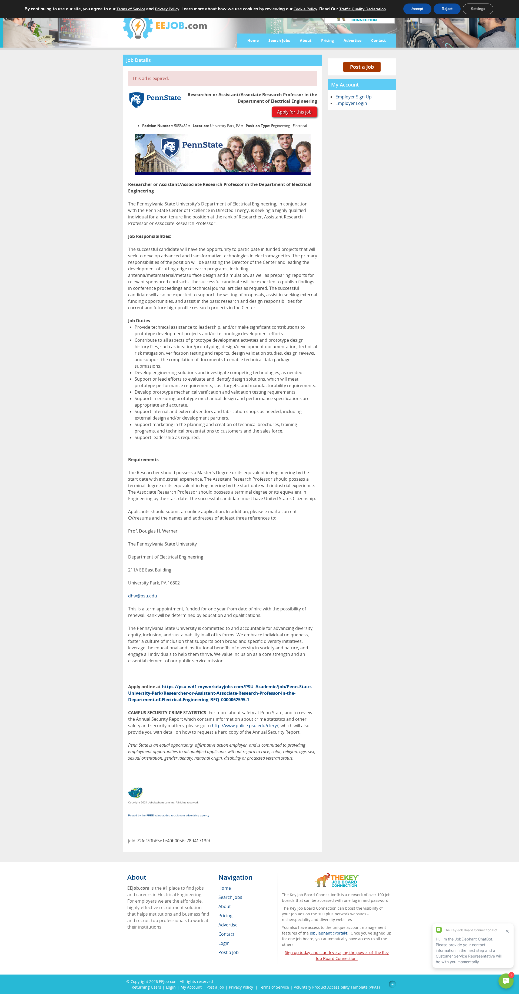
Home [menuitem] (224, 888)
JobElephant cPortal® (329, 933)
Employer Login (351, 103)
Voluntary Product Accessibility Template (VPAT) (337, 987)
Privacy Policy (241, 987)
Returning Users (146, 987)
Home (253, 40)
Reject (447, 8)
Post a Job (362, 67)
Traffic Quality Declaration (362, 9)
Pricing (327, 40)
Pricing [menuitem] (225, 916)
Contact (378, 40)
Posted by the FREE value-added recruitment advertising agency (168, 815)
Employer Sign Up (353, 97)
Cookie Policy (305, 9)
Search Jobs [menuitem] (230, 897)
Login (171, 987)
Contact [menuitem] (226, 934)
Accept (417, 8)
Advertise (352, 40)
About (305, 40)
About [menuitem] (224, 906)
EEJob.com (168, 981)
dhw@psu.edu (142, 596)
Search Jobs (279, 40)
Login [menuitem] (223, 943)
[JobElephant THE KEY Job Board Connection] (337, 875)
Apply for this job (294, 112)
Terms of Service (274, 987)
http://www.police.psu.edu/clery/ (245, 726)
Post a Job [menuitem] (228, 952)
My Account (191, 987)
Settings (478, 8)
